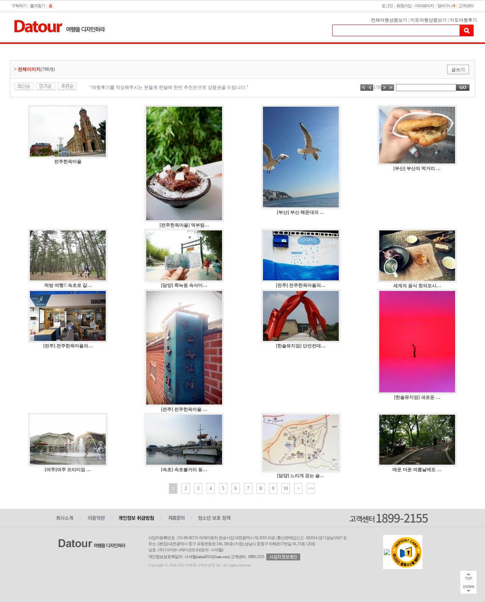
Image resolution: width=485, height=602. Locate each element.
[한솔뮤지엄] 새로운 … (417, 397)
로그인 (387, 5)
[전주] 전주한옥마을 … (184, 409)
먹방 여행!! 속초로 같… (68, 285)
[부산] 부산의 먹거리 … (417, 168)
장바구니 (446, 5)
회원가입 (403, 5)
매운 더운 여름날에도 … (417, 469)
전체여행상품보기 (389, 20)
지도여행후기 (463, 20)
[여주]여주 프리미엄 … (68, 469)
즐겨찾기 (37, 5)
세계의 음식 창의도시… (417, 285)
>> (310, 488)
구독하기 (19, 5)
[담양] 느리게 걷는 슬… (300, 475)
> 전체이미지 (27, 69)
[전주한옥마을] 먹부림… (184, 225)
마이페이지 (424, 5)
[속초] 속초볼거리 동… (184, 469)
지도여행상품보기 (428, 20)
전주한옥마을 (67, 161)
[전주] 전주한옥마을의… (300, 285)
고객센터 (466, 5)
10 (285, 488)
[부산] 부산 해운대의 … (300, 212)
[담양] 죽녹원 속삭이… (184, 285)
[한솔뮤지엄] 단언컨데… (300, 345)
